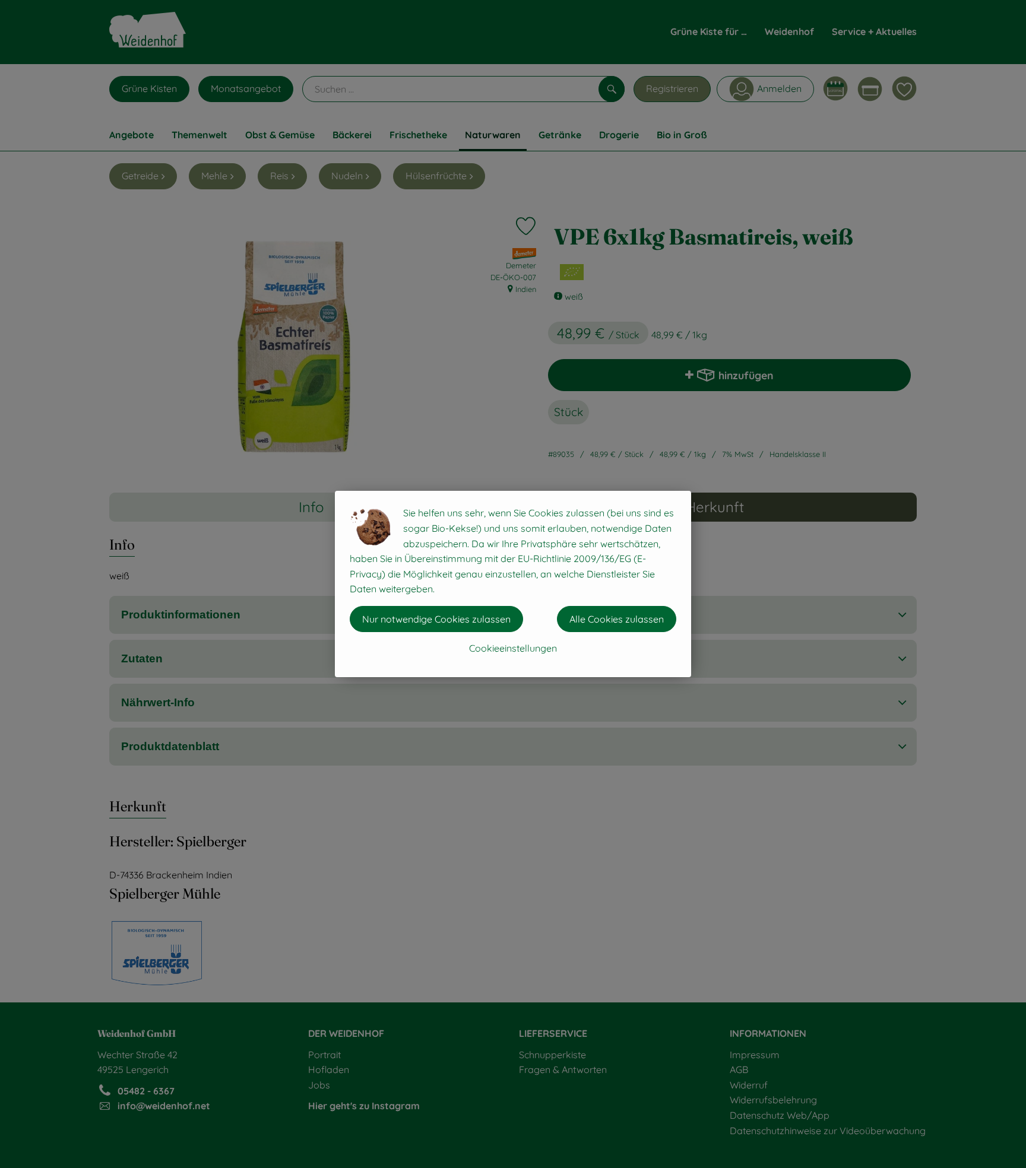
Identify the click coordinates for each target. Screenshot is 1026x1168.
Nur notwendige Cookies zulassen (436, 619)
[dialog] (513, 584)
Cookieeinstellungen (513, 648)
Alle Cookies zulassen (616, 619)
